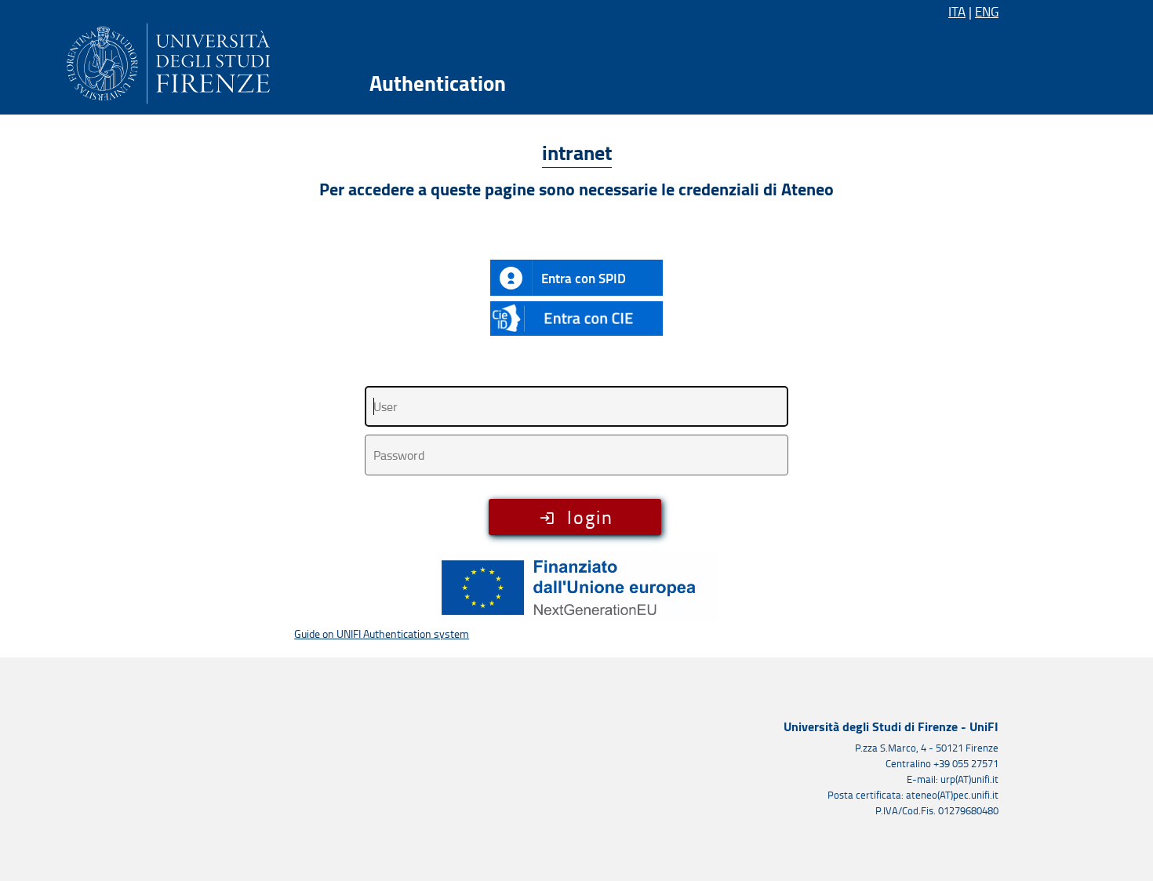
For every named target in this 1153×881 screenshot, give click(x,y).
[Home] (168, 60)
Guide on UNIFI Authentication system (381, 633)
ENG (986, 11)
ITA (957, 11)
